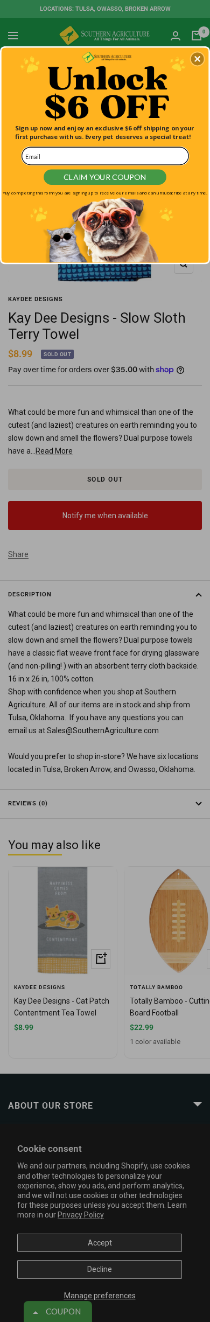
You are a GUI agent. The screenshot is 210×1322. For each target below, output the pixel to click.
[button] (197, 58)
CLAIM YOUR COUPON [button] (105, 177)
